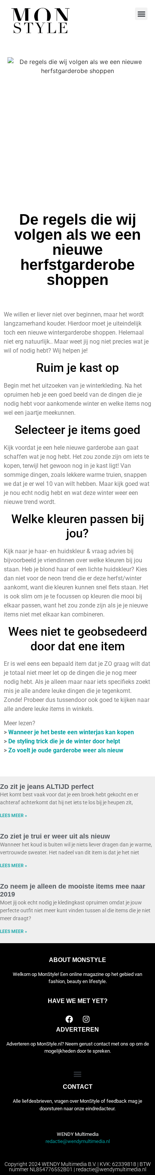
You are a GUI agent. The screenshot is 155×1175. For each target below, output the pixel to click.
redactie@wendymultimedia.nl (78, 1141)
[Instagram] (86, 1019)
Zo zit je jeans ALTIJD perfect (47, 786)
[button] (141, 14)
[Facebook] (69, 1019)
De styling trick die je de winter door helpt (64, 741)
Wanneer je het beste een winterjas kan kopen (71, 732)
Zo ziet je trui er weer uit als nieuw (55, 836)
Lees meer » (13, 815)
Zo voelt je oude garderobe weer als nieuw (65, 750)
